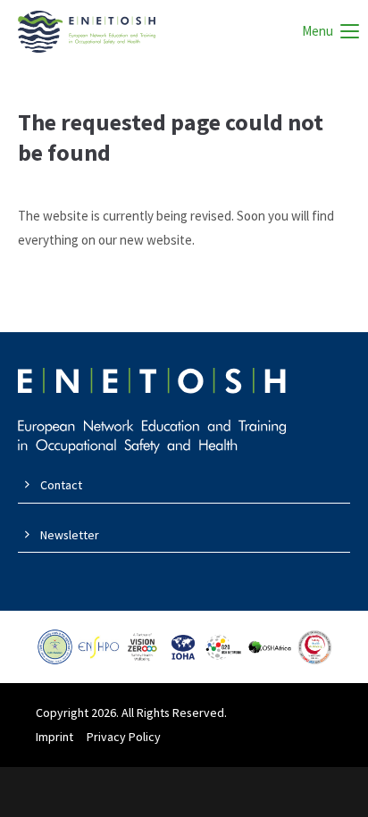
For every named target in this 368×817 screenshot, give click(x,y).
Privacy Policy (124, 737)
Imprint (54, 737)
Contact (61, 485)
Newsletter (69, 535)
